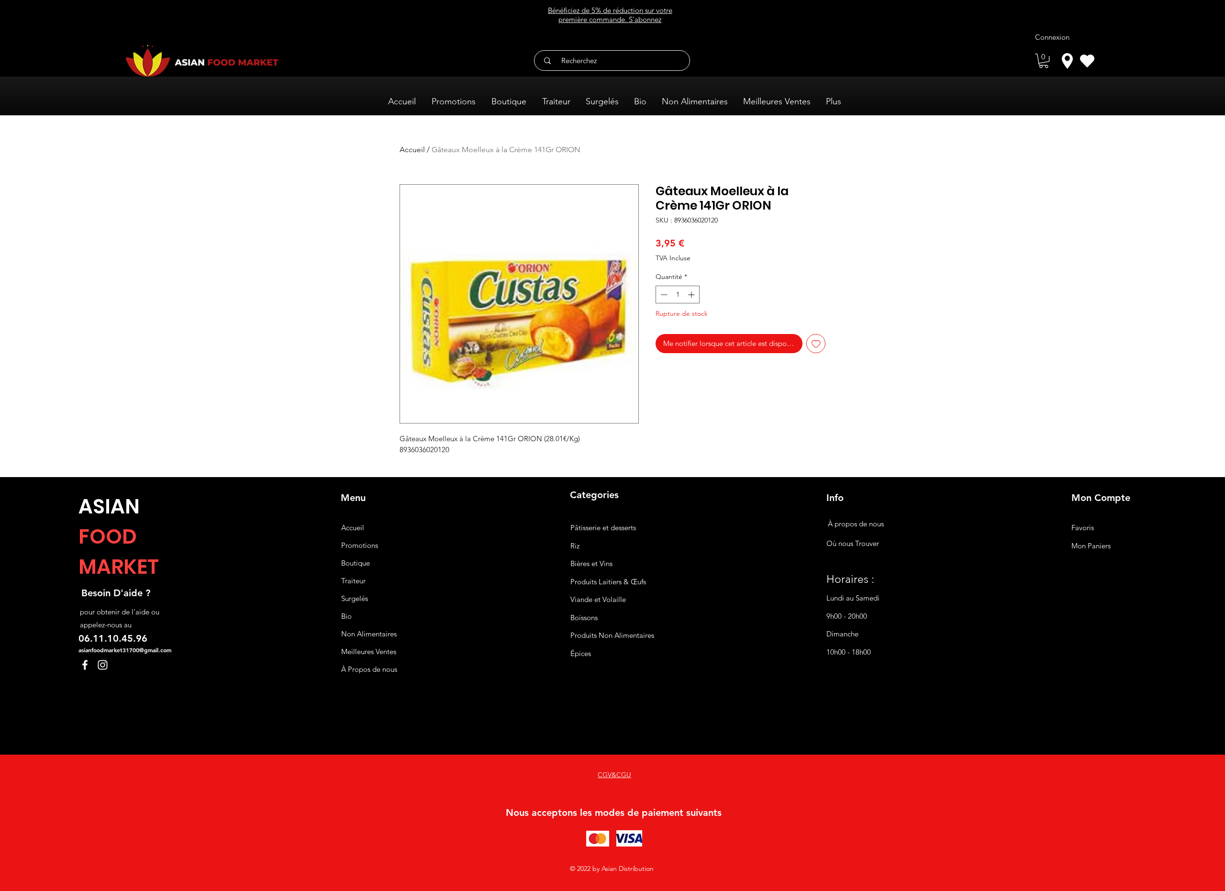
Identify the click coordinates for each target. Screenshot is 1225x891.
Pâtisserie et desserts (603, 527)
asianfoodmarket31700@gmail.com (124, 650)
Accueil (412, 149)
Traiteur (353, 580)
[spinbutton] (677, 294)
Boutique (355, 563)
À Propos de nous (369, 669)
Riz (574, 545)
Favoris (1082, 527)
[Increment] (692, 294)
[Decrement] (663, 294)
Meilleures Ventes (368, 651)
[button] (1043, 61)
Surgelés (354, 598)
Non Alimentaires (369, 633)
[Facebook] (84, 664)
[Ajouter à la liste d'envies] (816, 344)
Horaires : (850, 579)
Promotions (359, 545)
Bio (346, 616)
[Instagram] (102, 664)
